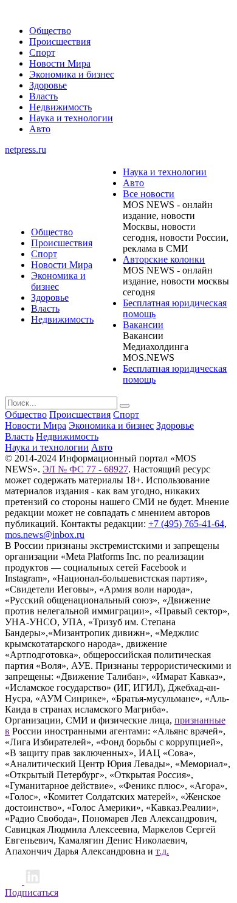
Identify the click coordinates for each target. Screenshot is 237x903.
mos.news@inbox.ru (44, 534)
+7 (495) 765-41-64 (186, 524)
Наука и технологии (71, 118)
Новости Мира (60, 63)
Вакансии (143, 325)
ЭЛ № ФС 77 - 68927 (85, 469)
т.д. (162, 851)
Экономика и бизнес (71, 74)
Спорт (42, 52)
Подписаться (31, 892)
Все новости (148, 194)
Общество (50, 30)
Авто (39, 129)
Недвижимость (60, 107)
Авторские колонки (164, 259)
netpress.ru (25, 149)
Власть (43, 96)
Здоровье (48, 85)
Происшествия (60, 41)
